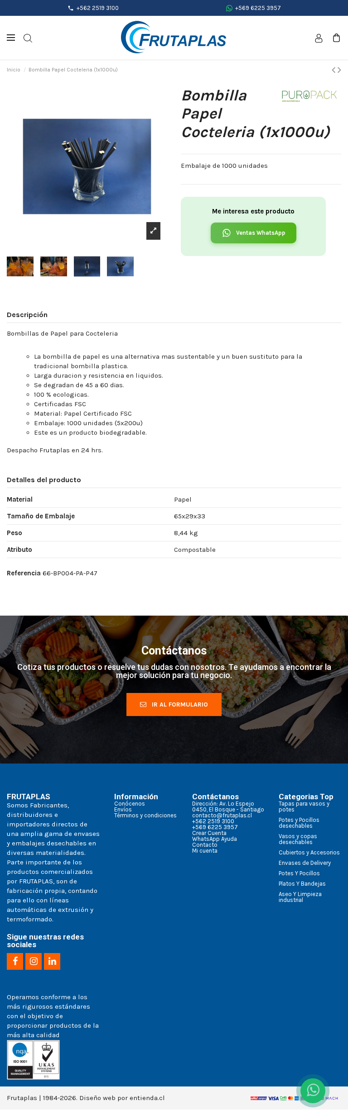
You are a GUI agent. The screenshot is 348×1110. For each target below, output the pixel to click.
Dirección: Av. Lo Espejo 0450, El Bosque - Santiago (228, 806)
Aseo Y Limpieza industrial (300, 897)
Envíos (123, 809)
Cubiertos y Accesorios (309, 852)
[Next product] (339, 70)
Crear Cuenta (209, 833)
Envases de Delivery (305, 862)
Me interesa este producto (253, 211)
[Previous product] (335, 70)
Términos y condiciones (145, 815)
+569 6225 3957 (258, 8)
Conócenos (129, 803)
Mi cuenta (205, 850)
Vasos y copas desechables (298, 839)
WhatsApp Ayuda (214, 838)
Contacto (205, 844)
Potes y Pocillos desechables (299, 822)
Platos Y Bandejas (302, 883)
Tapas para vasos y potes (304, 806)
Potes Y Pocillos (299, 873)
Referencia (24, 573)
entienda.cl (147, 1098)
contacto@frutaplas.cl (222, 815)
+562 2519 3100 (98, 8)
